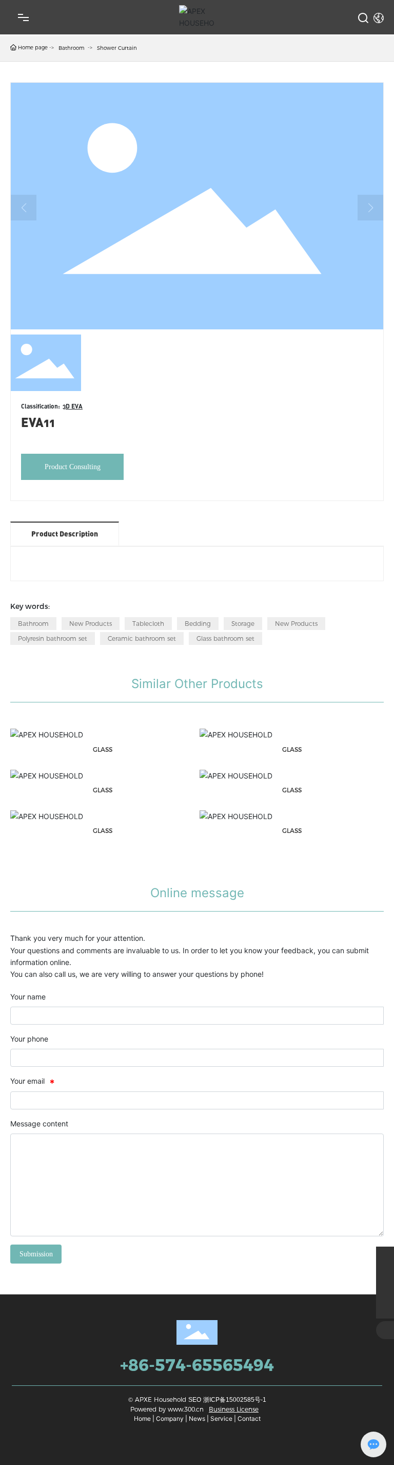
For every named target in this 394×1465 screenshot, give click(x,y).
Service (221, 1418)
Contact (249, 1418)
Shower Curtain (117, 48)
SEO (194, 1399)
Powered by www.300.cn (167, 1409)
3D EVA (73, 406)
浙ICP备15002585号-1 (234, 1399)
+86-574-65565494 (197, 1365)
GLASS (102, 749)
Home (142, 1418)
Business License (234, 1409)
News (197, 1418)
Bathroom (71, 48)
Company (170, 1418)
